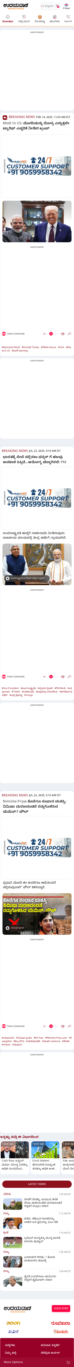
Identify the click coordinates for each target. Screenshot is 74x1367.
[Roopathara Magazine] (60, 1323)
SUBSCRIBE (61, 1309)
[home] (15, 6)
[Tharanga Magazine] (13, 1323)
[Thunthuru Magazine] (60, 1331)
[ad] (39, 166)
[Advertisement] (37, 72)
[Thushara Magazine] (13, 1331)
